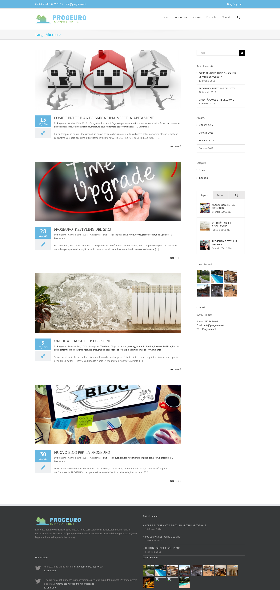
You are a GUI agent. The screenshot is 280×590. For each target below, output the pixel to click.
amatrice (143, 123)
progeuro (146, 234)
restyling (155, 234)
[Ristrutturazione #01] (203, 290)
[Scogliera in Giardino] (148, 583)
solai (103, 126)
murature (95, 126)
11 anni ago (50, 570)
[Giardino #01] (203, 276)
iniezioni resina (146, 346)
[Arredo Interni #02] (220, 571)
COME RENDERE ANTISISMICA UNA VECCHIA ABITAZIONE (104, 118)
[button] (238, 17)
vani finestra (128, 126)
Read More (174, 146)
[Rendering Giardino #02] (160, 583)
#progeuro (73, 583)
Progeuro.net (209, 329)
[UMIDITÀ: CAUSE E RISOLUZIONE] (205, 223)
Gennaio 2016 (206, 132)
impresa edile (121, 234)
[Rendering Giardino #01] (172, 583)
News (104, 234)
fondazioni (165, 123)
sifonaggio (116, 349)
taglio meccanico (130, 349)
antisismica (153, 123)
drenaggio (133, 346)
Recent (220, 195)
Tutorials (105, 123)
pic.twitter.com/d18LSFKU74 (89, 566)
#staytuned (61, 583)
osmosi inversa (76, 349)
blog (117, 457)
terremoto (111, 126)
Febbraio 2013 (206, 140)
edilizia (123, 457)
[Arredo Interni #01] (232, 571)
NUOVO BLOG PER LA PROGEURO (82, 452)
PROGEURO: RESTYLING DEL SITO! (82, 229)
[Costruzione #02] (230, 276)
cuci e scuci (122, 346)
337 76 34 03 (211, 321)
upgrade (165, 234)
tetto (119, 126)
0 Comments (143, 126)
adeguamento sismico (127, 123)
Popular (205, 195)
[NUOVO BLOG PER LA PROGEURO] (205, 205)
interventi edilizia (162, 346)
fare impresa (134, 457)
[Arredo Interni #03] (230, 290)
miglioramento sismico (79, 126)
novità (138, 234)
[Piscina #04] (216, 276)
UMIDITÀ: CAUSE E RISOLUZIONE (82, 341)
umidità (142, 349)
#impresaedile (86, 583)
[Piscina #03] (184, 583)
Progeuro (61, 123)
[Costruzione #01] (216, 290)
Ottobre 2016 (206, 125)
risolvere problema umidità (97, 349)
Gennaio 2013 (206, 148)
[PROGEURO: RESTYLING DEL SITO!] (205, 241)
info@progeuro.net (76, 4)
